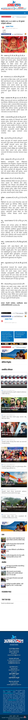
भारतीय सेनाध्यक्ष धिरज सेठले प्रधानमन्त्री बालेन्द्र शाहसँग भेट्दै (13, 433)
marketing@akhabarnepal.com (14, 684)
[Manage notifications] (25, 717)
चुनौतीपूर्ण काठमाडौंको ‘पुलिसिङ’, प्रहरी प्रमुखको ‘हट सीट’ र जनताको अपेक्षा (14, 585)
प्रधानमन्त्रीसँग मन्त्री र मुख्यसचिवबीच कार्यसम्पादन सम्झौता (14, 384)
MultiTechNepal (17, 719)
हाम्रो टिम (14, 716)
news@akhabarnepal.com (14, 663)
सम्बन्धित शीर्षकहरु (7, 369)
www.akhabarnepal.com (14, 670)
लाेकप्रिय (4, 562)
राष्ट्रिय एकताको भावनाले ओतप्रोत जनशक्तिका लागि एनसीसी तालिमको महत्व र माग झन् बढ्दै (14, 573)
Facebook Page (6, 592)
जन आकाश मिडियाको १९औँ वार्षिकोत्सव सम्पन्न (13, 459)
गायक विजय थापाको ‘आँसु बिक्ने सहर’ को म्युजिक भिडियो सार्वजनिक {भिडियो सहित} (14, 409)
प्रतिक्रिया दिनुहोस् (6, 362)
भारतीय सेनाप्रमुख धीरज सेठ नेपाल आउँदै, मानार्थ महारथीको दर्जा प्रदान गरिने (13, 483)
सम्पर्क (18, 716)
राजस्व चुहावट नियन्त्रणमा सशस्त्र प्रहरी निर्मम (14, 579)
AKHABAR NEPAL (14, 645)
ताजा (3, 534)
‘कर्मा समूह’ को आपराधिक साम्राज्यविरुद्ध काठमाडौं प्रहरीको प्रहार (15, 567)
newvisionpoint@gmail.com (14, 655)
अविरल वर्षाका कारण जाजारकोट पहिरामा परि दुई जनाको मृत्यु (14, 508)
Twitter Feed (6, 599)
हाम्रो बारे (11, 716)
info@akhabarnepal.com (14, 661)
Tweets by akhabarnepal (7, 603)
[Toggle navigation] (25, 13)
